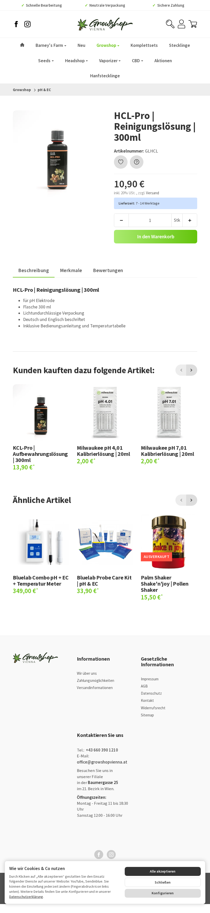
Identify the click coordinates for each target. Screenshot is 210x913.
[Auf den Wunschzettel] (121, 162)
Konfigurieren (163, 893)
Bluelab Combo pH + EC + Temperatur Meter (41, 580)
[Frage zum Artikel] (136, 162)
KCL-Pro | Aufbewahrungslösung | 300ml (40, 454)
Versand (152, 192)
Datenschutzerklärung (26, 896)
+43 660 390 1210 (101, 750)
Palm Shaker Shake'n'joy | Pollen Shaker (164, 583)
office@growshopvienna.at (102, 762)
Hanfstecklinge (105, 76)
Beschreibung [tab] (33, 270)
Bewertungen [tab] (108, 270)
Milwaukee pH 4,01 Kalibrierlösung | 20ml (103, 451)
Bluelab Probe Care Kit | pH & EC (104, 580)
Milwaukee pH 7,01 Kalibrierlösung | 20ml (167, 451)
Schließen (163, 882)
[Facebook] (16, 24)
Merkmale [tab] (71, 270)
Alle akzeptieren (162, 871)
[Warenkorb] (192, 23)
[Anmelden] (181, 23)
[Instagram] (27, 24)
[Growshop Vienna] (105, 24)
